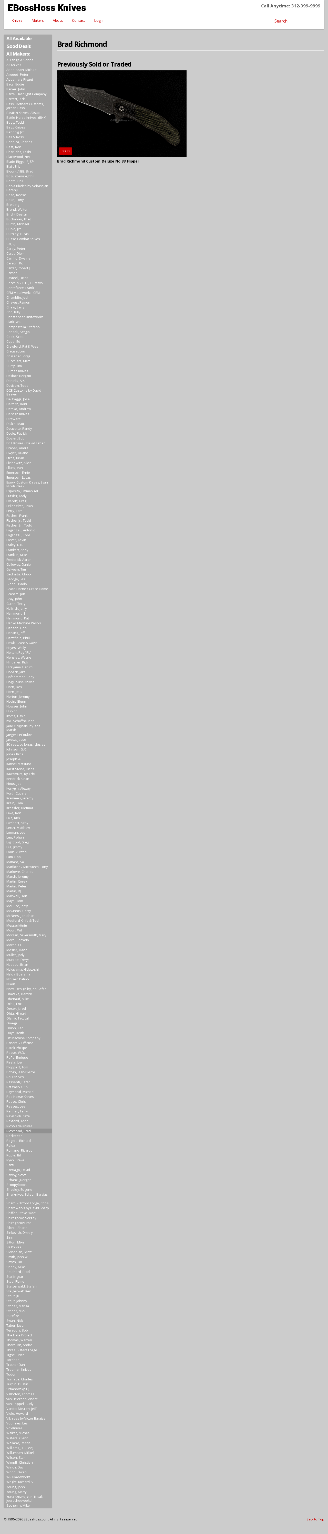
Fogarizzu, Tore (18, 535)
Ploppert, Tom (17, 1067)
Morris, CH (14, 945)
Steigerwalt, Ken (19, 1291)
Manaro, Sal (15, 862)
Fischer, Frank (16, 515)
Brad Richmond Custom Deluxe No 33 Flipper (98, 161)
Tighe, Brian (15, 1355)
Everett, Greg (16, 501)
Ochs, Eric (14, 1004)
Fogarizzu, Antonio (20, 530)
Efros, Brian (15, 458)
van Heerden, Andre (22, 1399)
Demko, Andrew (18, 409)
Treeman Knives (18, 1369)
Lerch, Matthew (18, 827)
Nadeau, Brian (17, 964)
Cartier (11, 273)
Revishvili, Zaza (18, 1116)
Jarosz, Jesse (16, 739)
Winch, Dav (14, 1467)
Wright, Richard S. (20, 1482)
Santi (10, 1165)
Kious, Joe (14, 783)
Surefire (12, 1316)
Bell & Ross (15, 137)
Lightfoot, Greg (17, 842)
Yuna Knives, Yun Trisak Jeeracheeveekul (24, 1499)
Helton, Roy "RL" (19, 652)
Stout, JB (12, 1296)
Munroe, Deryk (17, 960)
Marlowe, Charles (20, 872)
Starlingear (14, 1276)
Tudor (11, 1374)
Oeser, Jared (16, 1008)
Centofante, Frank (20, 288)
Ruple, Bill (14, 1155)
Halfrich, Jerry (16, 608)
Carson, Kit (14, 263)
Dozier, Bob (15, 438)
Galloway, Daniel (19, 564)
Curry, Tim (14, 366)
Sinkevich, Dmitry (19, 1232)
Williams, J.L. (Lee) (19, 1448)
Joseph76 (13, 759)
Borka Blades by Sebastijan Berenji (27, 188)
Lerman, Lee (15, 832)
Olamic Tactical (17, 1018)
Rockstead (14, 1136)
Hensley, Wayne (18, 657)
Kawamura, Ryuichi (20, 774)
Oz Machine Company (23, 1038)
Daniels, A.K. (15, 381)
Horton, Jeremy (17, 696)
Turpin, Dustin (17, 1384)
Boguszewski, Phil (20, 176)
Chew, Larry (15, 307)
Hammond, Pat (17, 618)
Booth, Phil (14, 181)
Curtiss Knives (17, 371)
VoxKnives (14, 1428)
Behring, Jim (15, 132)
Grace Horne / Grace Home (27, 589)
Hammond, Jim (17, 613)
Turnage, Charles (19, 1379)
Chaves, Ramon (18, 302)
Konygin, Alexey (18, 788)
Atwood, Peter (17, 74)
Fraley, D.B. (14, 545)
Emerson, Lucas (18, 477)
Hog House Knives (20, 682)
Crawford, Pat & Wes (22, 346)
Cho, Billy (13, 312)
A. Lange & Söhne (20, 60)
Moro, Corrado (17, 940)
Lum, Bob (13, 857)
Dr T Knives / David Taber (25, 443)
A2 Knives (13, 65)
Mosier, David (16, 950)
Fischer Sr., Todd (19, 525)
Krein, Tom (14, 803)
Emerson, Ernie (18, 472)
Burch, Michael (17, 224)
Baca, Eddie (15, 84)
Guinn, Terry (15, 604)
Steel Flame (15, 1281)
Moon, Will (14, 930)
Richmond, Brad (18, 1131)
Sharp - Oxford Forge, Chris (27, 1203)
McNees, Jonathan (20, 916)
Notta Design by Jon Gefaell (27, 989)
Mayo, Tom (14, 901)
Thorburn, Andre (19, 1345)
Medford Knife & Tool (22, 920)
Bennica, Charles (19, 142)
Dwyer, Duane (17, 453)
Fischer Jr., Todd (18, 520)
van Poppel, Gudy (20, 1404)
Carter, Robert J (18, 268)
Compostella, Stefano (23, 327)
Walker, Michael (18, 1433)
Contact (78, 20)
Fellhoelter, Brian (19, 506)
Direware (13, 419)
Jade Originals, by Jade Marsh (23, 728)
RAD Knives (15, 1077)
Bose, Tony (15, 200)
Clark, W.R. (14, 322)
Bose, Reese (16, 195)
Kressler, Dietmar (19, 808)
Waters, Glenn (17, 1438)
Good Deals (18, 46)
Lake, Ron (13, 813)
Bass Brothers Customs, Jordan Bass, (25, 106)
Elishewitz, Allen (19, 463)
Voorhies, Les (17, 1423)
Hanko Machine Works (23, 623)
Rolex (10, 1145)
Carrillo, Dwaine (18, 258)
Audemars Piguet (19, 79)
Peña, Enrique (17, 1057)
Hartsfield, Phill (18, 638)
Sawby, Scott (16, 1175)
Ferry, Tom (14, 511)
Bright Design (16, 214)
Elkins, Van (14, 468)
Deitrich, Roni (16, 404)
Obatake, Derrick (19, 994)
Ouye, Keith (15, 1033)
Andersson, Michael (21, 70)
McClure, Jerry (17, 906)
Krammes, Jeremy (19, 798)
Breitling (12, 204)
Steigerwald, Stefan (21, 1286)
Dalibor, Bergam (18, 376)
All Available (19, 38)
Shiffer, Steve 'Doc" (21, 1213)
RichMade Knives (19, 1126)
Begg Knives (15, 127)
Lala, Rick (13, 818)
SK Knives (13, 1247)
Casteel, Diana (17, 278)
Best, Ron (13, 147)
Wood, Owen (16, 1472)
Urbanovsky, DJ (17, 1389)
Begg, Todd (15, 122)
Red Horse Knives (20, 1097)
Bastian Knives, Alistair (23, 113)
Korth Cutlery (16, 793)
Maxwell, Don (16, 896)
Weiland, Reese (18, 1443)
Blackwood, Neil (18, 157)
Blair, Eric (13, 166)
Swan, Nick (14, 1320)
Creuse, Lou (15, 351)
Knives (17, 20)
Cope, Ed (13, 341)
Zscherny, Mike (18, 1505)
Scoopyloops (16, 1185)
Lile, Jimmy (14, 847)
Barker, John (15, 89)
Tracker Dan (15, 1365)
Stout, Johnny (16, 1301)
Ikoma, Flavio (16, 716)
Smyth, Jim (14, 1262)
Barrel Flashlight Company (26, 94)
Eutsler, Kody (16, 496)
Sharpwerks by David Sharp (27, 1208)
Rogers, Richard (18, 1141)
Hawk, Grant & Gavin (21, 643)
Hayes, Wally (16, 648)
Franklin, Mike (16, 555)
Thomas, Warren (19, 1340)
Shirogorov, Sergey (21, 1218)
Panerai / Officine (19, 1043)
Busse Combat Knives (23, 239)
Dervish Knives (17, 414)
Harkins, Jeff (15, 633)
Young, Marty (16, 1492)
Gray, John (14, 599)
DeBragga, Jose (18, 399)
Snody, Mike (15, 1267)
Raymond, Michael (20, 1092)
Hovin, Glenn (16, 701)
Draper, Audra (17, 448)
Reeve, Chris (16, 1101)
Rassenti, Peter (18, 1082)
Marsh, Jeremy (17, 876)
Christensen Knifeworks (25, 317)
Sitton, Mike (15, 1242)
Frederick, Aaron (19, 559)
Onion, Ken (15, 1028)
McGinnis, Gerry (18, 911)
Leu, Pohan (15, 837)
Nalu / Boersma (18, 974)
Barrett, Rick (15, 99)
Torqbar (12, 1360)
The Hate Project (19, 1335)
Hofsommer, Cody (20, 677)
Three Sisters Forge (21, 1350)
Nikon (10, 984)
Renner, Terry (17, 1111)
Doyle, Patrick (16, 433)
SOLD (66, 151)
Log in (99, 20)
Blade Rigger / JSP (20, 161)
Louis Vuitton (16, 852)
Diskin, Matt (15, 424)
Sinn (9, 1237)
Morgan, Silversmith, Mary (26, 935)
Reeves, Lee (15, 1106)
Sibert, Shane (16, 1228)
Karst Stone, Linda (20, 769)
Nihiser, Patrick (17, 979)
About (58, 20)
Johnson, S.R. (16, 749)
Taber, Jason (16, 1325)
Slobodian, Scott (19, 1252)
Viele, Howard (17, 1413)
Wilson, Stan (16, 1457)
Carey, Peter (15, 248)
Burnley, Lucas (17, 234)
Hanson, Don (16, 628)
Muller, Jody (15, 955)
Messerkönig (16, 925)
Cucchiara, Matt (18, 361)
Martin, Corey (16, 881)
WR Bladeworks (18, 1477)
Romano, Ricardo (19, 1150)
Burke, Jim (14, 229)
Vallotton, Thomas (20, 1394)
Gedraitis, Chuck (19, 574)
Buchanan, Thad (18, 219)
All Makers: (18, 54)
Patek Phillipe (16, 1048)
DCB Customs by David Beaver (23, 392)
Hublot (11, 711)
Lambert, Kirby (17, 823)
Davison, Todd (17, 385)
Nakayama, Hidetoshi (22, 969)
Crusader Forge (18, 356)
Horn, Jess (14, 692)
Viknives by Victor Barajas (26, 1418)
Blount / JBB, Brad (19, 171)
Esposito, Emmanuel (22, 491)
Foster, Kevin (16, 540)
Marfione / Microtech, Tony (27, 867)
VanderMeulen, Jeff (21, 1409)
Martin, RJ (13, 891)
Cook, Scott (15, 337)
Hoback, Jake (16, 672)
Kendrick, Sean (17, 779)
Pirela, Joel (14, 1062)
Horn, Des (14, 687)
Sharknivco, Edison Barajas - (27, 1196)
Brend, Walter (17, 209)
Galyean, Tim (16, 569)
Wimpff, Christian (19, 1462)
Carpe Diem (15, 253)
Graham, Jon (15, 594)
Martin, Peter (16, 886)
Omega (12, 1023)
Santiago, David (18, 1170)
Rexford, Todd (17, 1121)
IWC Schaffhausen (20, 721)
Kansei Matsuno (18, 764)
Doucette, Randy (19, 428)
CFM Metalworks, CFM (23, 293)
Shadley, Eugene (19, 1189)
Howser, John (16, 706)
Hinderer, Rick (17, 662)
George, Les (15, 579)
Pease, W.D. (15, 1052)
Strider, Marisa (17, 1306)
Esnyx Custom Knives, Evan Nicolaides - (27, 484)
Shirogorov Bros (19, 1223)
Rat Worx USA (17, 1087)
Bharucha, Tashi (18, 152)
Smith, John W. (17, 1257)
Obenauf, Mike (17, 999)
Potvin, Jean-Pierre (20, 1072)
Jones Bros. (15, 754)
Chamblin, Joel (17, 297)
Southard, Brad (18, 1272)
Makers (38, 20)
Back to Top (315, 1519)
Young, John (15, 1487)
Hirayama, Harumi (20, 667)
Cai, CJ (11, 244)
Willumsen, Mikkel (20, 1453)
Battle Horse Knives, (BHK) (26, 117)
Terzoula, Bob (17, 1330)
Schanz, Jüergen (19, 1180)
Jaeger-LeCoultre (19, 735)
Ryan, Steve (15, 1160)
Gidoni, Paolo (16, 584)
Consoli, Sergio (18, 332)
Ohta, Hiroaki (16, 1013)
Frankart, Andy (17, 550)
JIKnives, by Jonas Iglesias (25, 744)
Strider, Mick (15, 1311)
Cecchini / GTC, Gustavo (24, 283)
